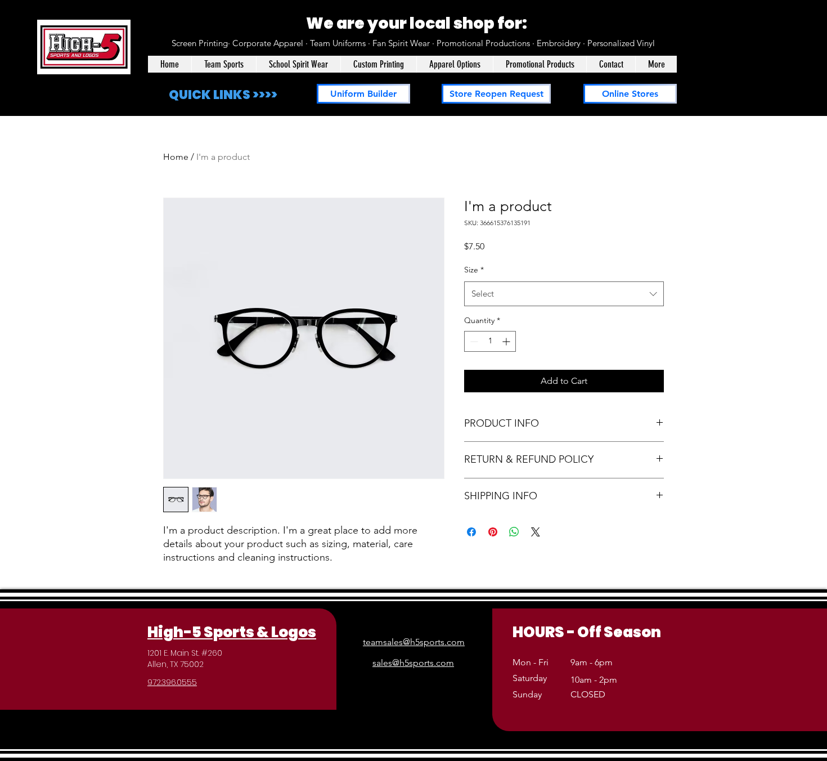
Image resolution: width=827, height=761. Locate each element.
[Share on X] (535, 532)
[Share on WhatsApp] (514, 532)
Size (474, 270)
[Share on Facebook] (471, 532)
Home (175, 156)
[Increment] (507, 341)
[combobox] (564, 293)
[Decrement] (473, 341)
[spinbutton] (490, 341)
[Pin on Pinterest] (493, 532)
